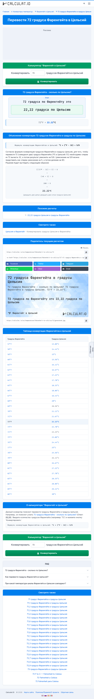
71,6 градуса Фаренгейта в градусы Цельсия (47, 621)
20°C (54, 401)
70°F (10, 411)
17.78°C (55, 380)
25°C (54, 448)
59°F (10, 354)
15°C (54, 354)
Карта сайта (29, 692)
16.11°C (55, 365)
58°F (10, 349)
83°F (10, 479)
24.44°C (55, 442)
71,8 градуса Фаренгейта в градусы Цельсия (47, 629)
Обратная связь (91, 349)
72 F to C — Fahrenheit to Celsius (47, 674)
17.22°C (55, 375)
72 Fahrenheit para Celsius (47, 681)
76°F (10, 442)
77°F (10, 448)
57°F (10, 344)
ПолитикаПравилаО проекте (47, 692)
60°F (10, 360)
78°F (10, 453)
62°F (10, 370)
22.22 (50, 122)
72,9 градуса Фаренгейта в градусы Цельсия (47, 665)
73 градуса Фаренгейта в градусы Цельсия (47, 669)
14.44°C (55, 349)
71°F (10, 417)
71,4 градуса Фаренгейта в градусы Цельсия (47, 614)
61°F (10, 365)
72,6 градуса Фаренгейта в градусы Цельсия (47, 654)
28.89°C (55, 484)
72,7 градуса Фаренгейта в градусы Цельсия (47, 658)
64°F (10, 380)
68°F (10, 401)
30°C (54, 494)
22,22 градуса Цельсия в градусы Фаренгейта (48, 215)
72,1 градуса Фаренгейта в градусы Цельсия (47, 636)
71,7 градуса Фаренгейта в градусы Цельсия (47, 625)
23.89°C (55, 437)
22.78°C (55, 427)
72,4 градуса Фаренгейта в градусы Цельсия (47, 647)
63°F (10, 375)
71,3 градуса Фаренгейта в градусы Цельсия (47, 610)
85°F (10, 489)
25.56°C (55, 453)
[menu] (89, 3)
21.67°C (55, 417)
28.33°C (55, 479)
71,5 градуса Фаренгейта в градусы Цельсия (47, 618)
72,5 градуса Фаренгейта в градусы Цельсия (47, 651)
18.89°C (55, 391)
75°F (10, 437)
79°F (10, 458)
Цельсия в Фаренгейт (15, 231)
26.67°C (55, 463)
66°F (10, 391)
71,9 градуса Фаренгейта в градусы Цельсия (47, 632)
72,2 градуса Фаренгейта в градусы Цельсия (47, 640)
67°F (10, 396)
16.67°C (55, 370)
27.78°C (55, 473)
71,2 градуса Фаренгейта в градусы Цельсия (47, 606)
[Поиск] (84, 3)
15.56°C (55, 360)
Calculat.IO (10, 692)
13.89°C (55, 344)
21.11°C (55, 411)
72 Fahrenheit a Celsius (47, 677)
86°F (10, 494)
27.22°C (55, 468)
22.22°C (55, 422)
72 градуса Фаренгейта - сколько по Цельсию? (55, 514)
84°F (10, 484)
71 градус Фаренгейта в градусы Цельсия (47, 599)
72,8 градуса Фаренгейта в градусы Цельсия (47, 662)
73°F (10, 427)
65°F (10, 385)
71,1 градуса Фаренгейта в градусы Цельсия (47, 603)
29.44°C (55, 489)
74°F (10, 432)
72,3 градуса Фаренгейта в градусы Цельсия (47, 643)
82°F (10, 473)
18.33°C (55, 385)
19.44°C (55, 396)
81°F (10, 468)
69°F (10, 406)
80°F (10, 463)
